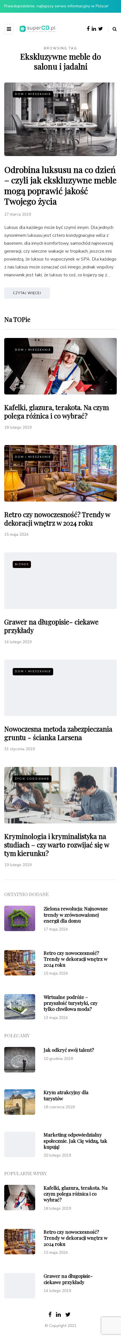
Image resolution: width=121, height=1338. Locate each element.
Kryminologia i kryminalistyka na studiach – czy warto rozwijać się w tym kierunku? (56, 845)
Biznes (22, 564)
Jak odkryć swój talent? (69, 1050)
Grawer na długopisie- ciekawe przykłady (51, 626)
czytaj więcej (27, 293)
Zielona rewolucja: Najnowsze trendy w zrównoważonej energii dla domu (76, 914)
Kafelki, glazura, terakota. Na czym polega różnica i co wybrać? (56, 411)
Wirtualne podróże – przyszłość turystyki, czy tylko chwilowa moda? (71, 1003)
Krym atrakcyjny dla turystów (66, 1095)
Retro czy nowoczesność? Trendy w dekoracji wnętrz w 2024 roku (57, 518)
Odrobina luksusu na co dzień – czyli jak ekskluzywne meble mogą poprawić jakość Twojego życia (60, 185)
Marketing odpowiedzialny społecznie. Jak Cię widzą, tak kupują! (75, 1140)
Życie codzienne (32, 779)
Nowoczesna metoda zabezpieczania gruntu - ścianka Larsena (58, 733)
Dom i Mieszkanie (33, 94)
